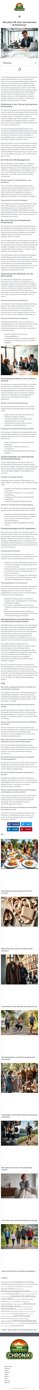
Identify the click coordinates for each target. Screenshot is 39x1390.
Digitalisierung (4, 1286)
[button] (19, 16)
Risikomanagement (28, 1313)
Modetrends (30, 1304)
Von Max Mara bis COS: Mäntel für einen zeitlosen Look (19, 1006)
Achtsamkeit (6, 1282)
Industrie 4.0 (10, 1301)
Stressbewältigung (24, 1320)
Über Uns (7, 1380)
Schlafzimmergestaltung (7, 1316)
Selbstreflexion (7, 1318)
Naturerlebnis (20, 1309)
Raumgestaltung (17, 1313)
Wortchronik (8, 1366)
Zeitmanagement (17, 1326)
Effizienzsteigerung (15, 1286)
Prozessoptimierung (6, 1313)
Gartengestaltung (5, 1296)
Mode (6, 1374)
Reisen (7, 1376)
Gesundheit (7, 1299)
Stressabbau (7, 1321)
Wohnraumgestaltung (29, 1323)
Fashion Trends (24, 1294)
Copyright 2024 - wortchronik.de (19, 1388)
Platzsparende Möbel (16, 1311)
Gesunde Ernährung (23, 1296)
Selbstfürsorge (22, 1316)
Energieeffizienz (8, 1289)
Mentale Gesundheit (17, 1304)
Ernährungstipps (12, 1294)
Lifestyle (7, 1372)
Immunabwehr (17, 1299)
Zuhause (7, 1368)
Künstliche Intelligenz (21, 1301)
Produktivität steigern (29, 1311)
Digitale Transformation (29, 1284)
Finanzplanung (33, 1294)
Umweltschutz (6, 1323)
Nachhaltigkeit (8, 1309)
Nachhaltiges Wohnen (27, 1306)
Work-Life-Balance (5, 1325)
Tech (6, 1378)
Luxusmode (6, 1304)
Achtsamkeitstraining (10, 1284)
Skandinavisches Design (20, 1318)
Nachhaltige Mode (10, 1306)
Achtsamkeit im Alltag (22, 1282)
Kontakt (7, 1382)
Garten (4, 1330)
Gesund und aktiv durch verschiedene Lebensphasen (18, 1271)
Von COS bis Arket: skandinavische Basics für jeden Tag (19, 1220)
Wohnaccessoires (16, 1323)
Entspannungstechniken (16, 1291)
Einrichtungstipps (28, 1286)
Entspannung (20, 1289)
